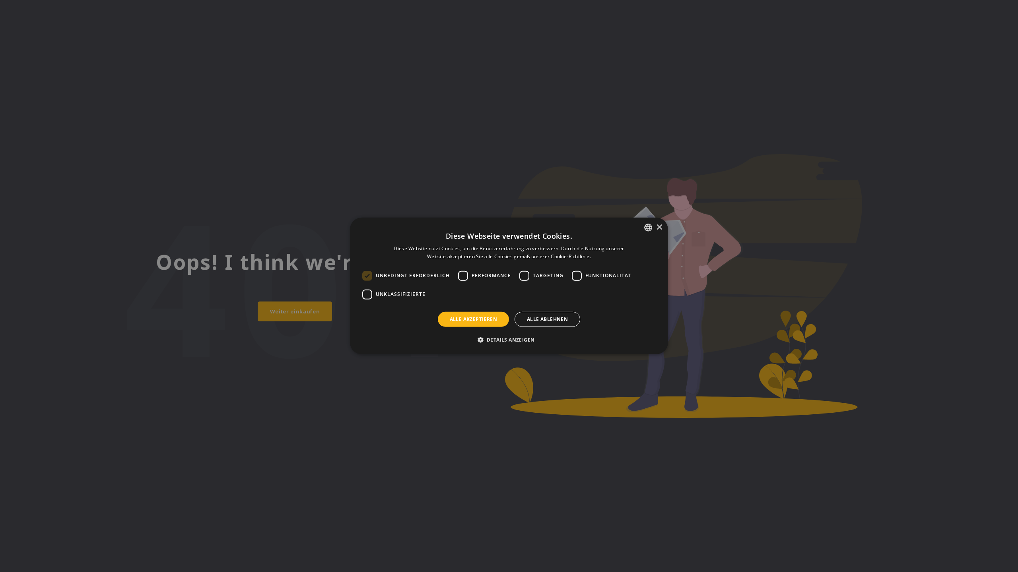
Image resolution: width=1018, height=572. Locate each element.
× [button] (659, 227)
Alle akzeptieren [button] (473, 319)
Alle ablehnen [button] (547, 319)
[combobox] (648, 228)
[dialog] (509, 286)
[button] (509, 339)
